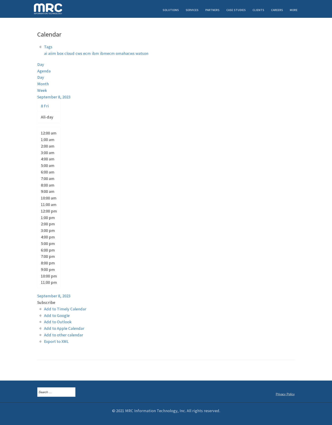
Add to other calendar (63, 334)
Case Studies (236, 10)
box (60, 53)
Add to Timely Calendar (65, 309)
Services (192, 10)
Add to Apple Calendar (64, 328)
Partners (212, 10)
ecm (87, 53)
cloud (69, 53)
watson (142, 53)
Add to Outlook (58, 321)
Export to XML (56, 341)
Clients (258, 10)
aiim (52, 53)
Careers (277, 10)
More (293, 10)
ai (46, 53)
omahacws (126, 53)
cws (79, 53)
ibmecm (108, 53)
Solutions (171, 10)
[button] (46, 302)
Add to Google (57, 315)
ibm (96, 53)
